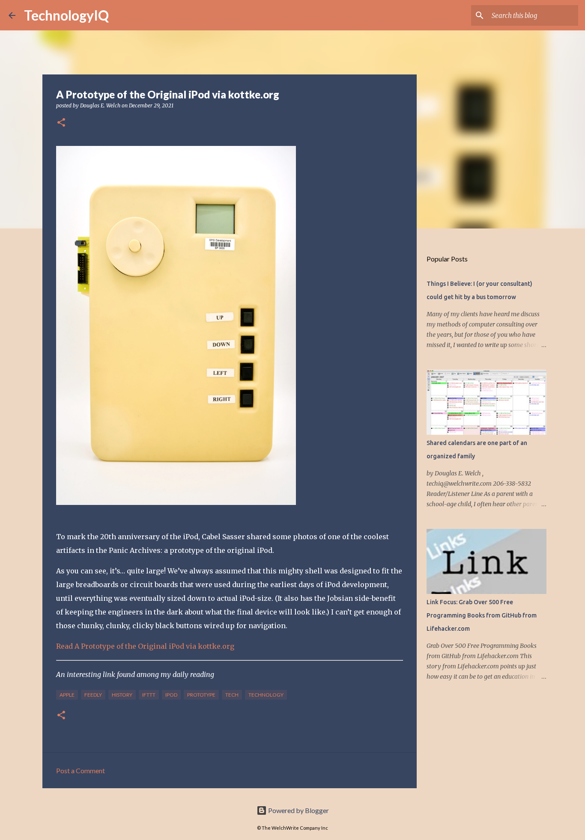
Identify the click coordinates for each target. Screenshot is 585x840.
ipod (171, 695)
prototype (201, 695)
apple (67, 695)
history (122, 695)
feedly (93, 695)
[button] (61, 123)
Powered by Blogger (298, 810)
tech (232, 695)
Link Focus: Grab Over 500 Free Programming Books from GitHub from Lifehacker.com (482, 615)
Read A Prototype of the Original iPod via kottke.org (145, 646)
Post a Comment (80, 770)
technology (266, 695)
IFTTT (148, 695)
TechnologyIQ (66, 15)
